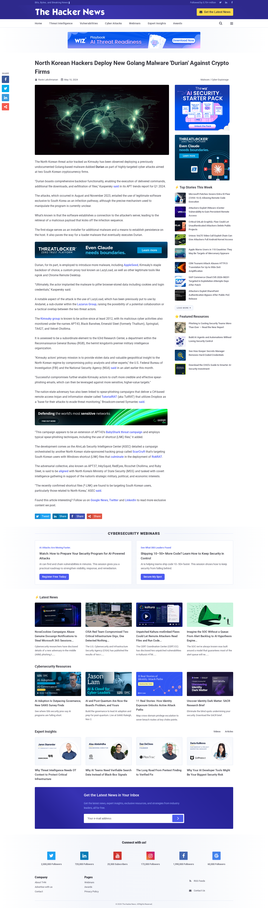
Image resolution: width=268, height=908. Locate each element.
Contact (39, 891)
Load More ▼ (184, 308)
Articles (229, 731)
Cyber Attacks (113, 23)
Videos (217, 731)
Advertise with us (44, 887)
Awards (177, 23)
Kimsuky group (50, 318)
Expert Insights (157, 23)
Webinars (134, 23)
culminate (117, 456)
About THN (40, 882)
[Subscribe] (177, 818)
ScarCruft (139, 451)
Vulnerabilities (89, 23)
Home (38, 23)
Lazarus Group (86, 304)
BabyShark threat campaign (124, 432)
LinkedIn (130, 500)
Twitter (114, 500)
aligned (63, 471)
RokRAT (157, 456)
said (116, 186)
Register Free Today (54, 576)
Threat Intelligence (61, 23)
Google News (99, 500)
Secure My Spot (152, 576)
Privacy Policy (91, 891)
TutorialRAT (109, 396)
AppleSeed (131, 265)
